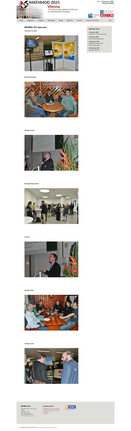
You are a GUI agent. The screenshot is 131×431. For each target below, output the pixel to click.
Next (75, 53)
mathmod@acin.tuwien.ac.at (27, 415)
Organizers (30, 20)
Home (21, 20)
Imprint (40, 427)
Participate (51, 20)
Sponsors (70, 20)
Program (41, 20)
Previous (27, 53)
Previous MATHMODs (92, 20)
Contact (79, 20)
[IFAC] (70, 407)
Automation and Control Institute (51, 409)
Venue (61, 20)
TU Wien (45, 413)
